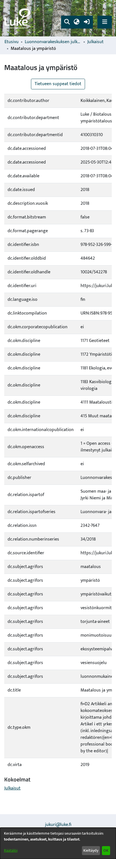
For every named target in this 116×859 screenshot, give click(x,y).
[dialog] (58, 843)
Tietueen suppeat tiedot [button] (58, 84)
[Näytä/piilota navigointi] (104, 22)
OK (105, 850)
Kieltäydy (90, 850)
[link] (18, 18)
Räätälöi (10, 850)
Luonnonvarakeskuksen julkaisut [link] (53, 42)
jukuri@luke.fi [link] (58, 824)
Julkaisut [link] (95, 42)
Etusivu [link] (12, 42)
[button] (66, 22)
